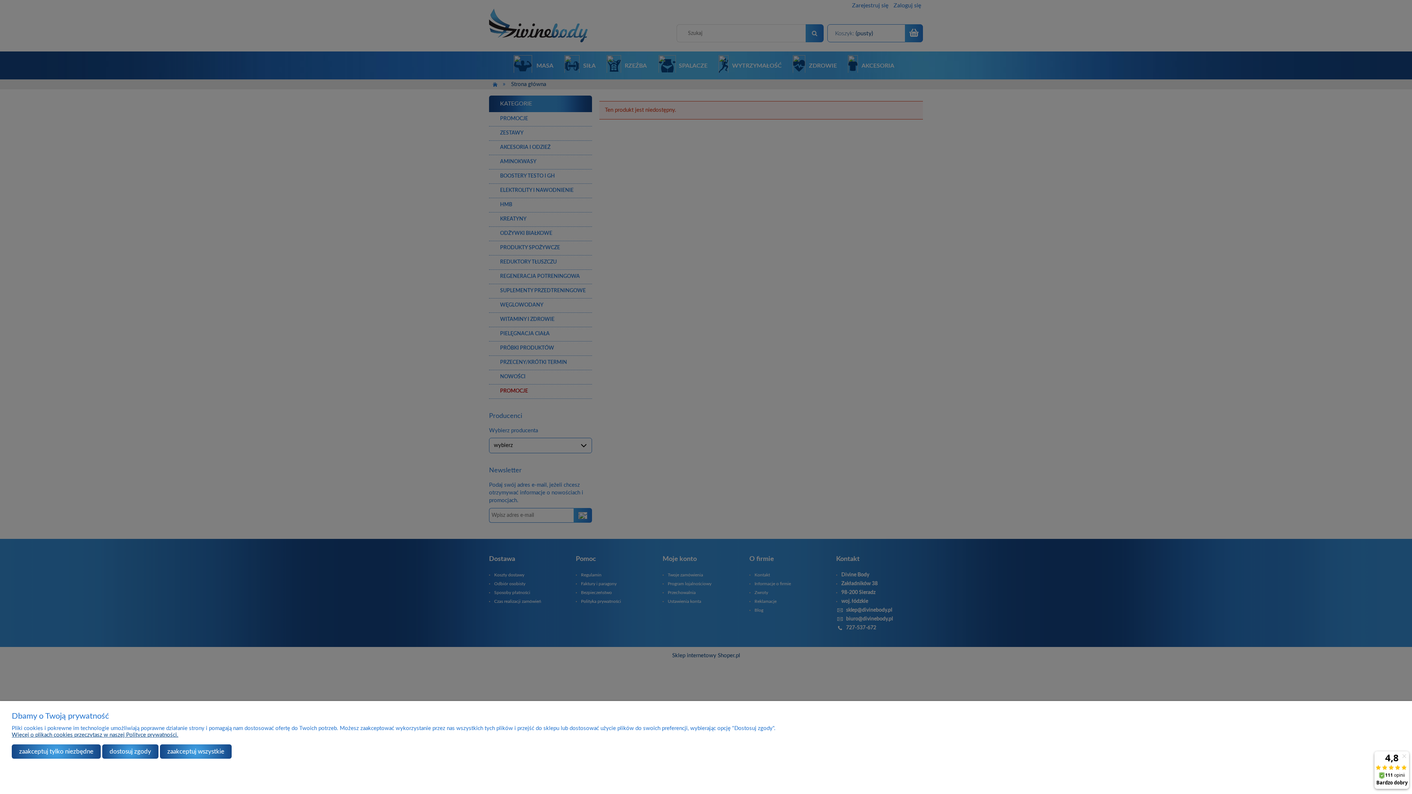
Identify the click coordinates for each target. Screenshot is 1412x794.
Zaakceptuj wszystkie (195, 751)
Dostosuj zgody (130, 751)
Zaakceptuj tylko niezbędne (56, 751)
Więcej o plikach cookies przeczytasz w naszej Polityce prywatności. (95, 735)
